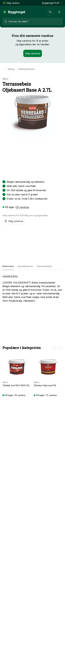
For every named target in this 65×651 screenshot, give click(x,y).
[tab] (8, 266)
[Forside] (13, 12)
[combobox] (32, 21)
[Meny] (59, 12)
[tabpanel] (32, 288)
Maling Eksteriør (27, 69)
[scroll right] (60, 347)
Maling (11, 69)
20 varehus (22, 207)
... (3, 69)
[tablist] (32, 266)
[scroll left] (54, 347)
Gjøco (5, 79)
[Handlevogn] (50, 11)
